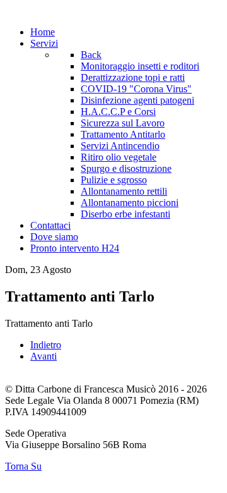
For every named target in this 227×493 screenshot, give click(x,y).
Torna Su (23, 466)
